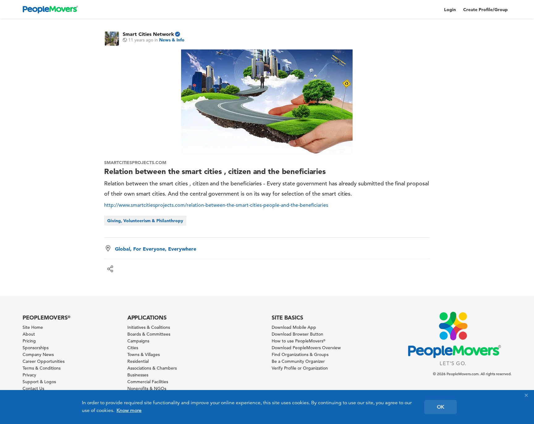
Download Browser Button (297, 334)
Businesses (137, 375)
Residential (138, 361)
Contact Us (33, 388)
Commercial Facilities (147, 381)
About (29, 334)
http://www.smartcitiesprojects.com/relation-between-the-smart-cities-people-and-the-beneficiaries (216, 205)
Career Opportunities (44, 361)
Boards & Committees (148, 334)
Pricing (29, 341)
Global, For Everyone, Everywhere (155, 249)
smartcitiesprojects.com (135, 162)
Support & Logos (39, 381)
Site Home (33, 327)
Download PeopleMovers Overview (306, 347)
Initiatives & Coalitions (148, 327)
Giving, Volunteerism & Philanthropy (145, 220)
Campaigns (138, 341)
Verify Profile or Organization (300, 368)
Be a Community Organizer (298, 361)
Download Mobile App (294, 327)
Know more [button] (129, 410)
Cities (132, 347)
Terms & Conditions (42, 368)
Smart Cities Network (148, 34)
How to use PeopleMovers (298, 341)
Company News (38, 354)
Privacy (29, 375)
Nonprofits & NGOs (146, 388)
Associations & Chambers (152, 368)
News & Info (171, 40)
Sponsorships (36, 347)
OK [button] (440, 407)
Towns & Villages (143, 354)
